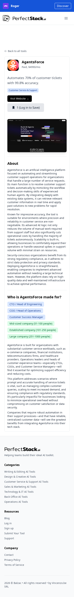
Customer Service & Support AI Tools (26, 481)
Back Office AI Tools (16, 496)
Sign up (9, 528)
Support (9, 538)
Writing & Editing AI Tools (19, 471)
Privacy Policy (12, 560)
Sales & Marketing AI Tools (20, 486)
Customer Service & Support (23, 90)
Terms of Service (14, 565)
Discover (63, 6)
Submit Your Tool (14, 533)
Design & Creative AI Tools (20, 476)
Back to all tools (17, 51)
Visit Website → (19, 98)
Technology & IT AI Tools (19, 491)
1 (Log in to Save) (28, 108)
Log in (8, 523)
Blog (7, 518)
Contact (8, 554)
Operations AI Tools (16, 501)
